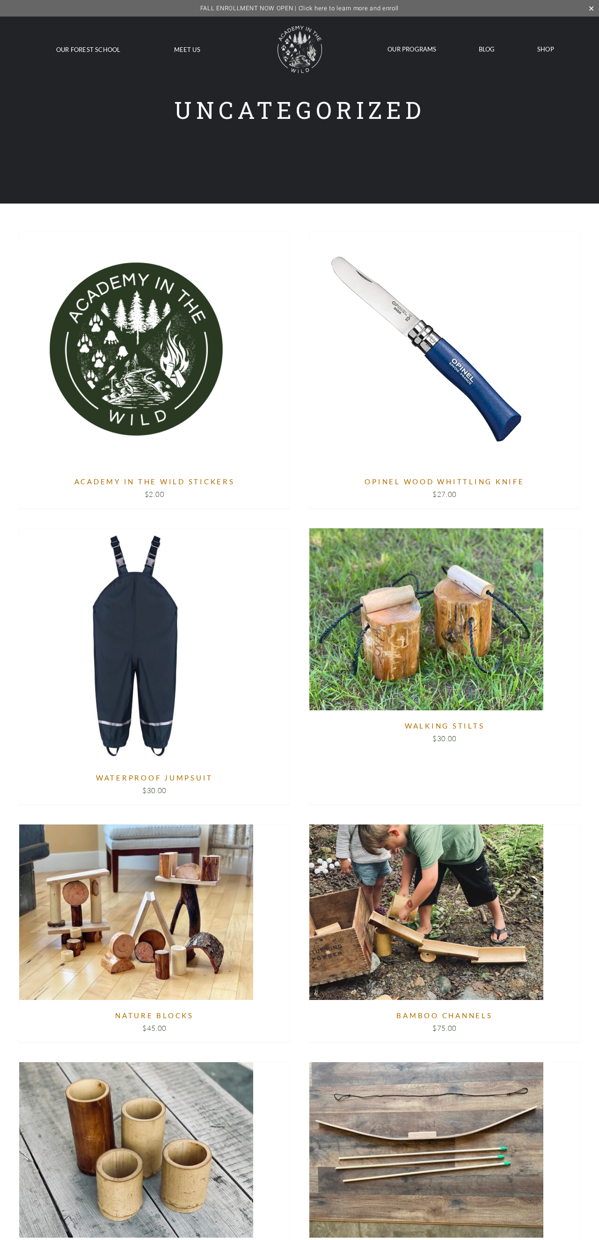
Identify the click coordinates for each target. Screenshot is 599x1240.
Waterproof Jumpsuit (154, 777)
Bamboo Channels (444, 1015)
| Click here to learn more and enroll (299, 8)
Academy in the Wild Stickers (154, 481)
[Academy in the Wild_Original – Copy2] (300, 29)
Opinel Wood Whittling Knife (444, 481)
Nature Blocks (154, 1015)
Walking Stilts (445, 726)
